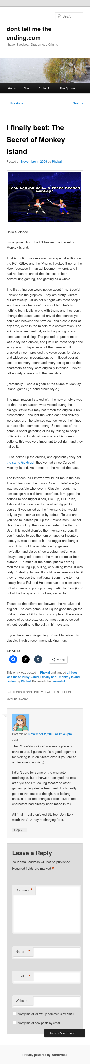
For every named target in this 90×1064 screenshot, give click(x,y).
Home (12, 88)
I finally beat (49, 677)
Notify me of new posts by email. (40, 1023)
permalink (59, 681)
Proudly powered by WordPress (45, 1054)
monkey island (69, 677)
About (28, 88)
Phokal (57, 161)
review (11, 681)
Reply (19, 830)
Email (23, 976)
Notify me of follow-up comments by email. (46, 1014)
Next (78, 103)
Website (22, 1000)
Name (23, 952)
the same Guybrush (21, 462)
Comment (24, 890)
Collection (45, 88)
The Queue (67, 88)
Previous (15, 103)
